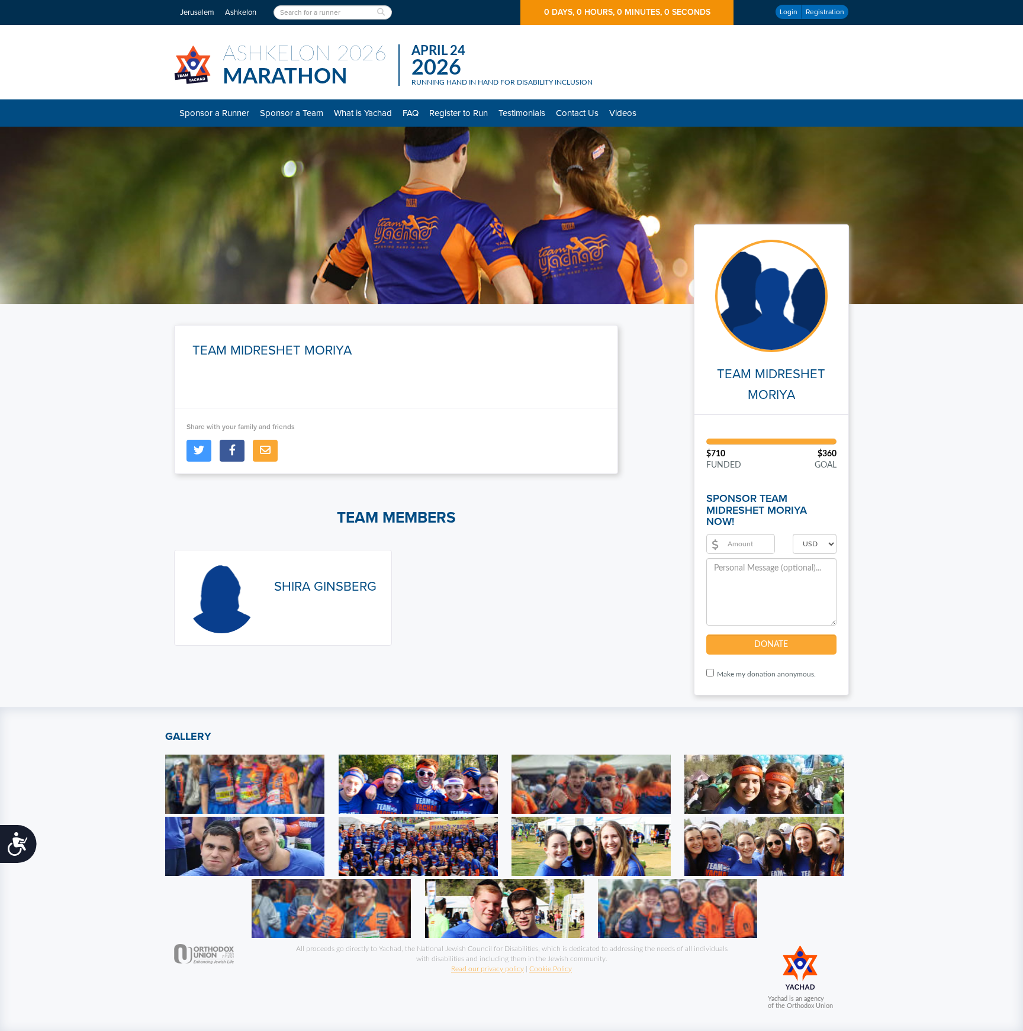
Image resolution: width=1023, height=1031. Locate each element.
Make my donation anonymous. (766, 674)
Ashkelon (240, 12)
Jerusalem (197, 12)
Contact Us (577, 113)
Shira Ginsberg (325, 586)
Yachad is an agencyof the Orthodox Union (800, 1002)
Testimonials (521, 113)
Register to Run (458, 113)
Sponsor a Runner (214, 113)
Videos (622, 113)
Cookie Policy (550, 968)
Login (788, 12)
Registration (825, 12)
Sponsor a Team (291, 113)
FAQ (411, 113)
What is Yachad (363, 113)
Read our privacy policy (487, 968)
